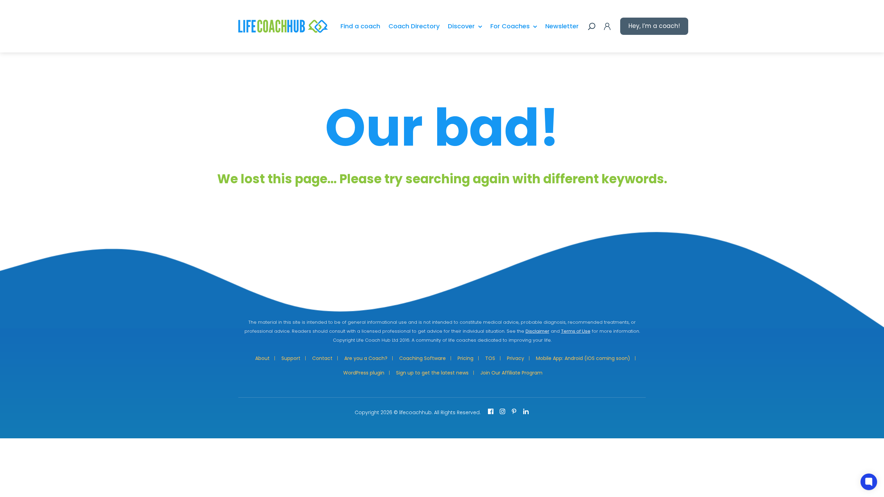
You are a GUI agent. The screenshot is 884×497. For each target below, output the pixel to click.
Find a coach (360, 26)
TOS (490, 358)
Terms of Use (575, 331)
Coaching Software (422, 358)
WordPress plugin (363, 372)
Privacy (515, 358)
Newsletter (562, 26)
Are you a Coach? (365, 358)
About (262, 358)
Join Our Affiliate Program (511, 372)
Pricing (465, 358)
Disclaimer (537, 331)
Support (290, 358)
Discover (461, 26)
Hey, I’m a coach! (654, 26)
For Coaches (510, 26)
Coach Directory (414, 26)
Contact (322, 358)
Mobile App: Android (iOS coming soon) (583, 358)
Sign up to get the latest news (432, 372)
